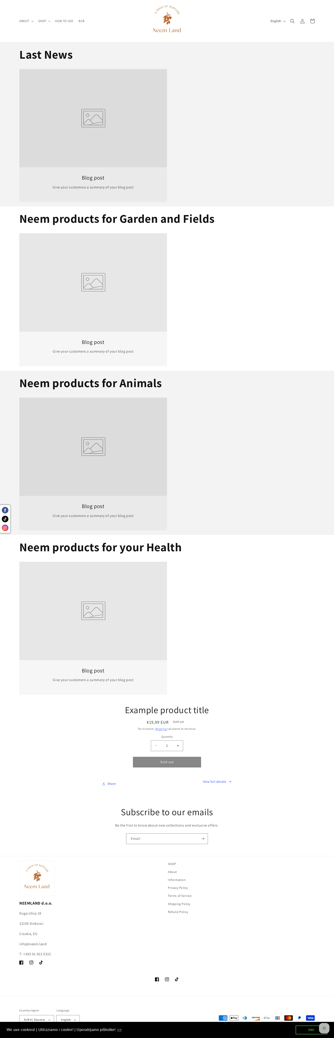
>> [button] (119, 1030)
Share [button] (111, 784)
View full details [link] (214, 782)
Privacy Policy (178, 888)
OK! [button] (311, 1030)
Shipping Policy (179, 904)
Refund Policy (178, 912)
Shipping (161, 728)
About (172, 872)
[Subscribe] (203, 838)
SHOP (172, 864)
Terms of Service (180, 896)
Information (177, 880)
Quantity (167, 737)
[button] (26, 21)
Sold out (167, 762)
